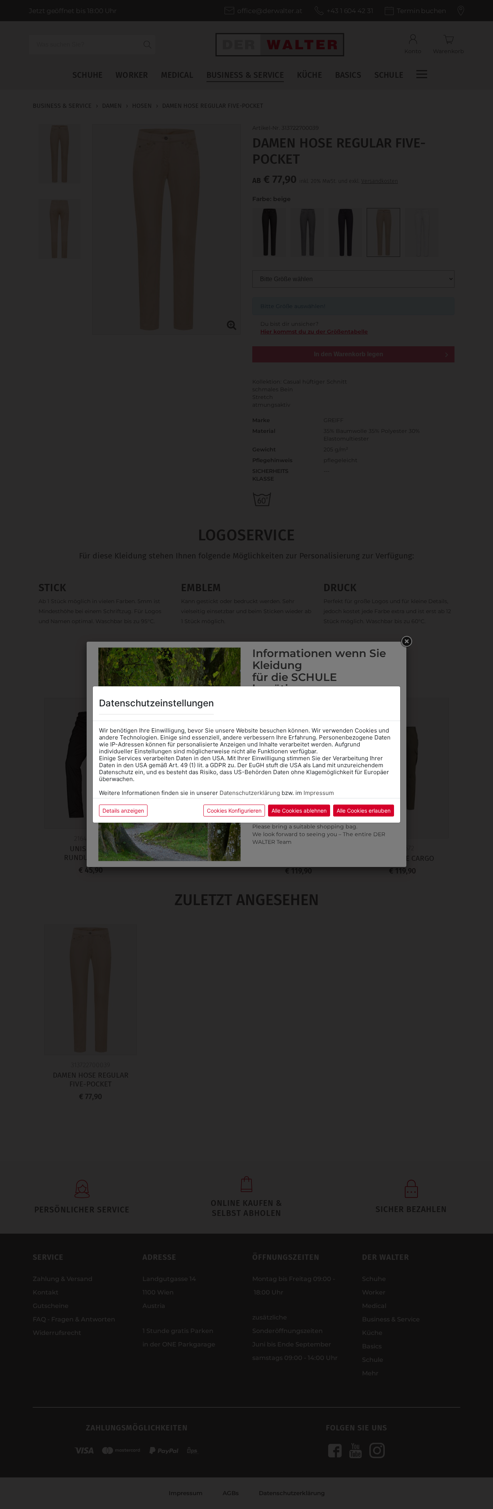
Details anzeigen (123, 810)
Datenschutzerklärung (250, 792)
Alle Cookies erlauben (364, 810)
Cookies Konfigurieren (234, 810)
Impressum (319, 792)
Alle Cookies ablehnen (299, 810)
